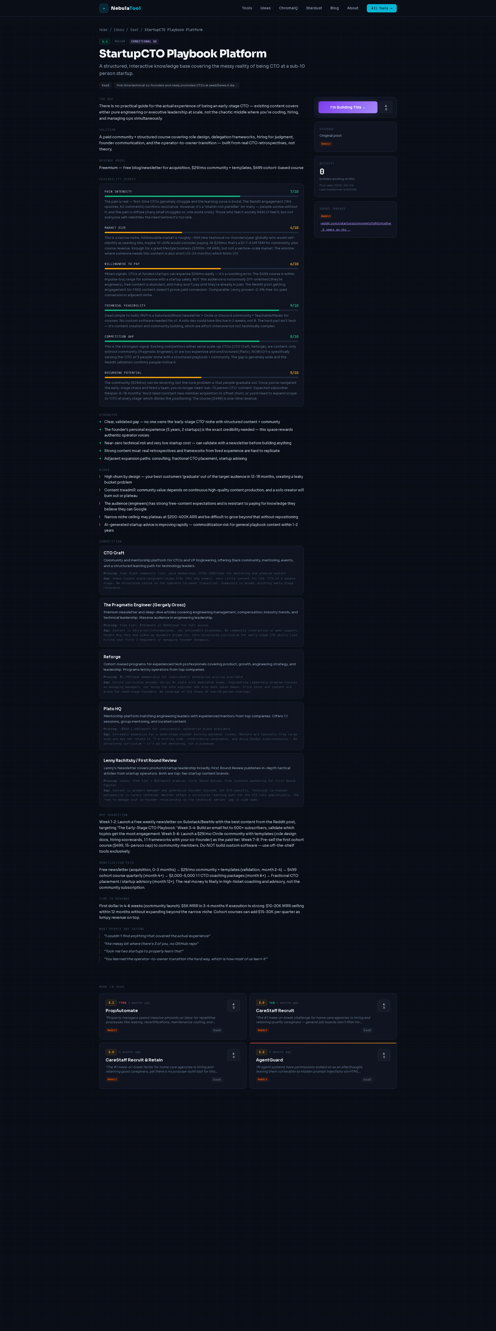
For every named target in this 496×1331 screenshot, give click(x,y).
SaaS (134, 29)
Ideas (265, 8)
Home (103, 29)
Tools (247, 8)
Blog (334, 8)
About (353, 8)
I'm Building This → (348, 107)
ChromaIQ (288, 8)
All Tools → (381, 8)
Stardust (314, 8)
